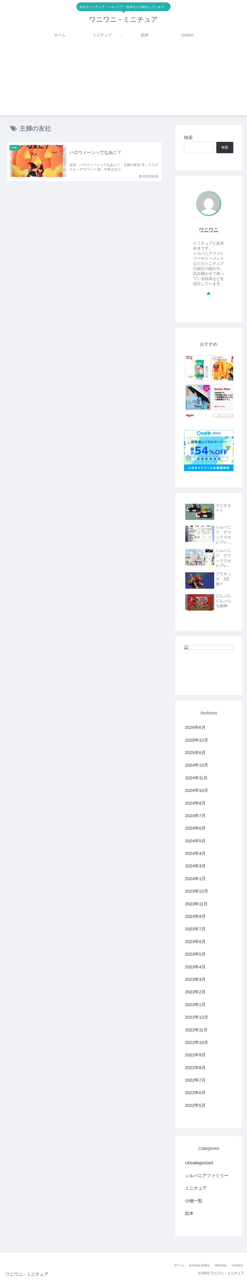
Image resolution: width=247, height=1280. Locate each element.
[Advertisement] (123, 82)
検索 (188, 137)
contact (237, 1265)
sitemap (221, 1265)
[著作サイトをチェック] (209, 293)
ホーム (179, 1265)
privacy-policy (199, 1265)
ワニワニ (208, 230)
